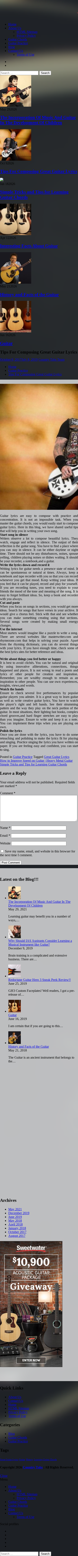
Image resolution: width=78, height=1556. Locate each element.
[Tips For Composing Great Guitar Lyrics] (15, 159)
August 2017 (16, 1235)
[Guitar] (15, 331)
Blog (11, 47)
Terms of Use (25, 54)
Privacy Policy (26, 35)
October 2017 (17, 1232)
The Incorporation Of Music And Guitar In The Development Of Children (38, 120)
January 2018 (17, 1228)
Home (12, 24)
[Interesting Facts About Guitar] (15, 234)
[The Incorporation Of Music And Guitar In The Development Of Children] (15, 105)
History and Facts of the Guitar (29, 294)
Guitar (6, 343)
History (29, 1459)
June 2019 (15, 1217)
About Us (14, 28)
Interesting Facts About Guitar (29, 245)
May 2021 (15, 1209)
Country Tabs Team (51, 359)
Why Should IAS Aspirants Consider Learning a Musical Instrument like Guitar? (40, 942)
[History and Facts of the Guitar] (15, 282)
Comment (7, 793)
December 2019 (18, 1213)
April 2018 (15, 1224)
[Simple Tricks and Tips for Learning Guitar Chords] (1, 180)
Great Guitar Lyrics (56, 757)
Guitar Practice (18, 43)
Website (5, 843)
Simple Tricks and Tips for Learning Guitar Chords (33, 764)
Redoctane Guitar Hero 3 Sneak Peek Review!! (39, 980)
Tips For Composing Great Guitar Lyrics (38, 171)
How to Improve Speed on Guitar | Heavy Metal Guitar (36, 760)
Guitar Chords (17, 39)
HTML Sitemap (27, 32)
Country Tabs (33, 1467)
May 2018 (15, 1220)
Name (5, 828)
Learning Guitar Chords (45, 1459)
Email (5, 835)
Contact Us (15, 50)
